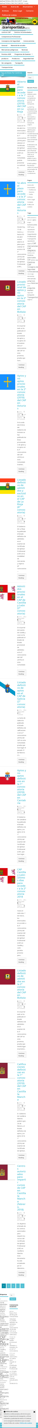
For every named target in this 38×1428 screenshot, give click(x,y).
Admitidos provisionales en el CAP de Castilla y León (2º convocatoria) (21, 599)
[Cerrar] (34, 1412)
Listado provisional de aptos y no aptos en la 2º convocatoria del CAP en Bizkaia (21, 296)
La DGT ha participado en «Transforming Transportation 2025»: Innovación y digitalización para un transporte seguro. (32, 115)
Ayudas (4, 28)
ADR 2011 (29, 220)
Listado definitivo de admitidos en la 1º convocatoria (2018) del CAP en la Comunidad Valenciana (14, 1327)
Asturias (2, 1313)
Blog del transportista (13, 25)
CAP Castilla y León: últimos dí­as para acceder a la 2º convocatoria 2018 (21, 883)
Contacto (29, 11)
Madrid (2, 1387)
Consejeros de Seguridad (11, 41)
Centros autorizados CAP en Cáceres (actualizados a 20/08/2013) (14, 1378)
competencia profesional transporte (3, 1368)
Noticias (25, 50)
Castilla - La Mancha (3, 1346)
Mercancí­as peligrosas (10, 50)
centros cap (34, 260)
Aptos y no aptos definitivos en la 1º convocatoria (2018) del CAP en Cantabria (21, 787)
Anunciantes (28, 7)
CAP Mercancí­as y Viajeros (20, 28)
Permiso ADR (6, 54)
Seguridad (30, 292)
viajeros (29, 300)
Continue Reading (21, 173)
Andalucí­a (3, 1308)
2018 (28, 217)
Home (4, 7)
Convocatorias (28, 41)
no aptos (3, 1401)
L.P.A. (20, 115)
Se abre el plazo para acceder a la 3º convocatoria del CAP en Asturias (21, 197)
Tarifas (31, 194)
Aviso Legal (17, 11)
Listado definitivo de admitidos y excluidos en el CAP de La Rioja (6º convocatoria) (21, 496)
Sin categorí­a (6, 63)
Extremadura (3, 1380)
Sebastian (13, 1319)
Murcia (2, 1398)
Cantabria (3, 1322)
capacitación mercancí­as (5, 1325)
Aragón (29, 222)
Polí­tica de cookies (9, 15)
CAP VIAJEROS (31, 249)
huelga (32, 274)
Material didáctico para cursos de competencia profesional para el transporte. (31, 98)
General (4, 45)
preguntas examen (31, 289)
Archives (5, 11)
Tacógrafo (19, 63)
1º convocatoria (3, 1300)
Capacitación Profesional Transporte (31, 236)
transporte (30, 295)
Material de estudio (18, 45)
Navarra (29, 283)
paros (28, 285)
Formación (3, 1382)
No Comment (21, 122)
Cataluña (2, 1353)
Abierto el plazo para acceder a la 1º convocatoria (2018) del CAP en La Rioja (21, 96)
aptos (34, 220)
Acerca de (15, 7)
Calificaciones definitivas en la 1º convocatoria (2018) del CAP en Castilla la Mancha (21, 1081)
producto (5, 58)
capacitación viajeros (5, 1335)
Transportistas (7, 67)
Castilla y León (31, 253)
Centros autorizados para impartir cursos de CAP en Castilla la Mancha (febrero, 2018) (21, 1187)
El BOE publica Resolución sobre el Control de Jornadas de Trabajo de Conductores (32, 168)
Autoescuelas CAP (7, 1317)
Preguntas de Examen (23, 54)
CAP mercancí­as (32, 244)
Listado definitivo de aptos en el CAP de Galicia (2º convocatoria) (21, 695)
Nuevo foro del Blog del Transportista (14, 1314)
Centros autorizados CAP (31, 257)
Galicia (2, 1384)
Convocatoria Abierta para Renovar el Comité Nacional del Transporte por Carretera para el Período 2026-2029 (32, 134)
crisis (28, 274)
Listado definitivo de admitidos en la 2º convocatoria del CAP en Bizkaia (21, 984)
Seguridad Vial (28, 58)
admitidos (33, 217)
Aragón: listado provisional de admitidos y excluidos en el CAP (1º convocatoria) (14, 1345)
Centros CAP (6, 32)
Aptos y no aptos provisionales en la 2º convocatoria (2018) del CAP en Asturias (21, 392)
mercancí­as (30, 276)
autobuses (2, 1315)
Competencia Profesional (11, 37)
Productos (16, 58)
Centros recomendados (23, 32)
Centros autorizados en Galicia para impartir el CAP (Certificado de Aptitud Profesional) (13, 1362)
